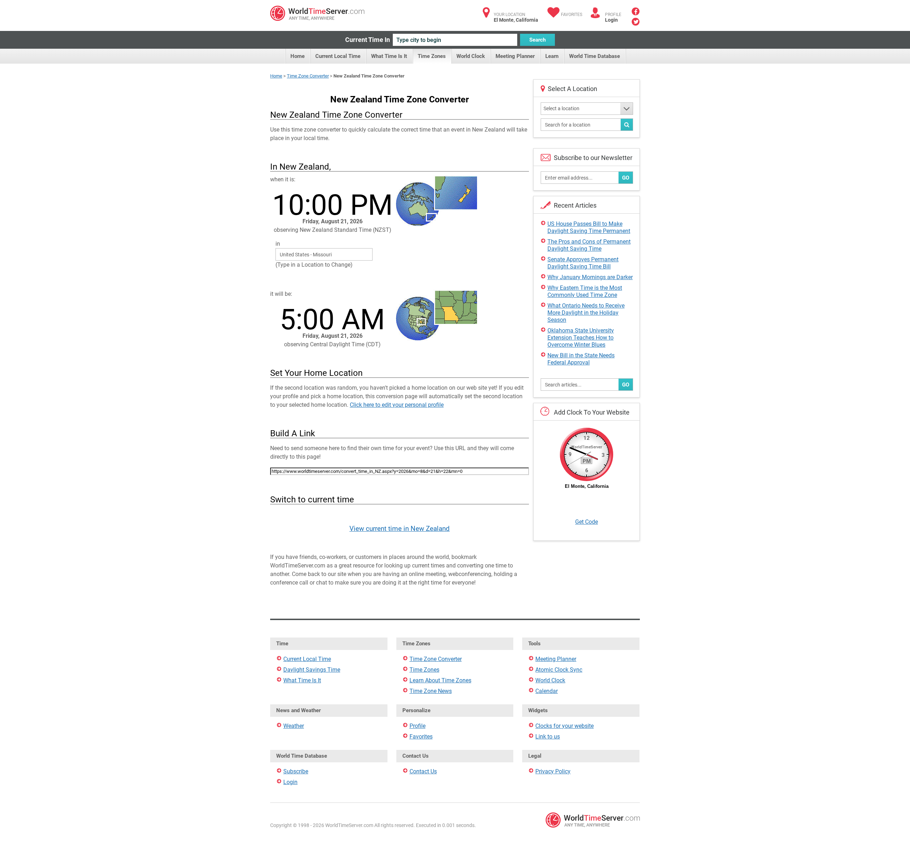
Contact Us (423, 771)
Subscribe (295, 771)
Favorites (571, 14)
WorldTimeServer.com (317, 13)
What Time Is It (389, 56)
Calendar (546, 691)
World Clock (470, 56)
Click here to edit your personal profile (397, 404)
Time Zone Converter (308, 76)
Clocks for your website (564, 725)
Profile (417, 725)
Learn (551, 56)
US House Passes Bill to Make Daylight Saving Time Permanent (588, 227)
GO (625, 178)
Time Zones (432, 56)
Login (611, 20)
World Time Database (594, 56)
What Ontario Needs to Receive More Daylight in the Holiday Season (586, 312)
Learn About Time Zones (440, 680)
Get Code (586, 521)
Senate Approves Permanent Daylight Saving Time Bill (583, 263)
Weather (293, 725)
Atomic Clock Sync (558, 669)
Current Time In (367, 39)
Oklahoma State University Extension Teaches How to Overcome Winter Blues (580, 337)
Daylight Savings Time (311, 669)
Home (297, 56)
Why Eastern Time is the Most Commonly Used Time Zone (584, 291)
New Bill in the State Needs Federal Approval (581, 359)
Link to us (547, 736)
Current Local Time (337, 56)
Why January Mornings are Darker (590, 277)
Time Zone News (431, 691)
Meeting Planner (515, 56)
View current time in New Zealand (399, 528)
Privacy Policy (553, 771)
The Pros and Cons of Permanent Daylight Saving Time (589, 245)
